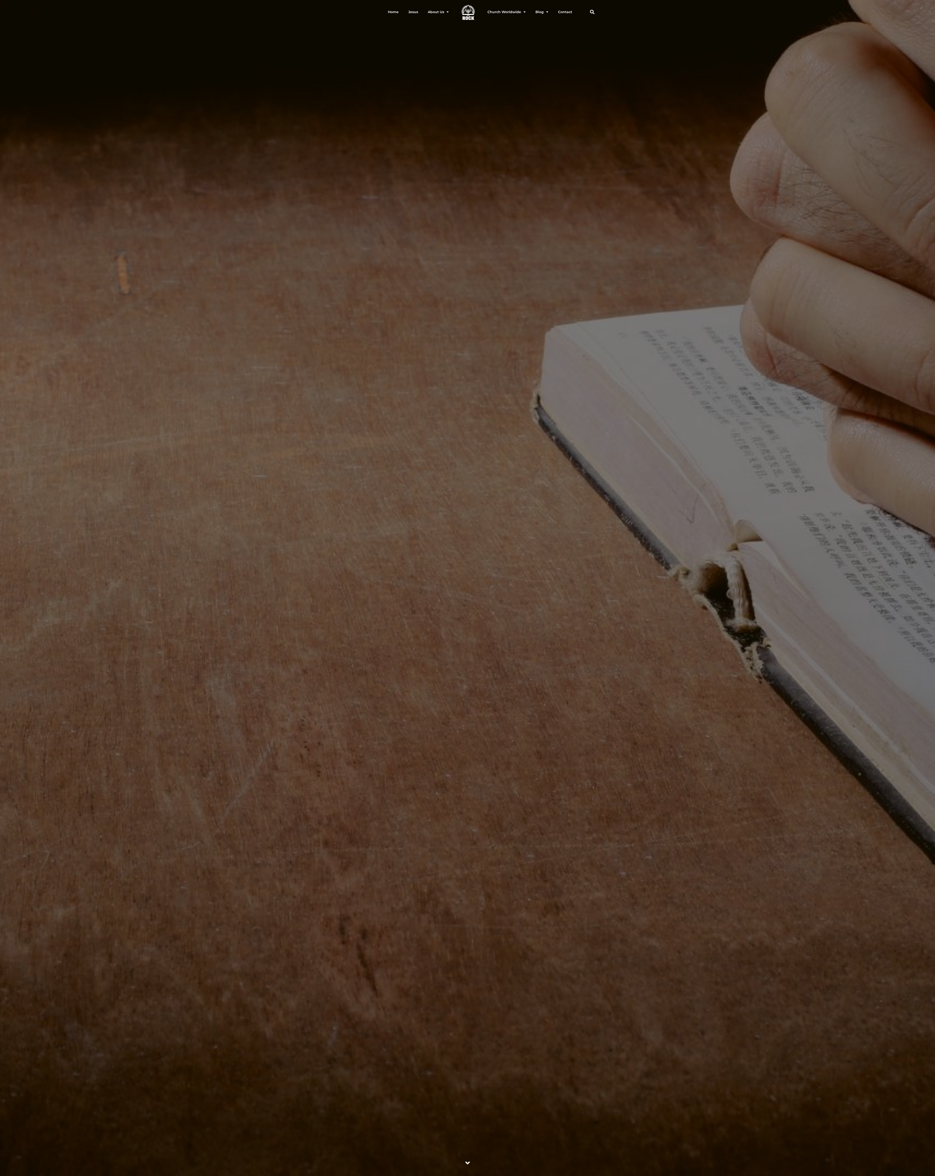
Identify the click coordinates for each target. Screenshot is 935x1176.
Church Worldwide (504, 12)
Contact (565, 12)
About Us (436, 12)
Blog (539, 12)
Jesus (413, 12)
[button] (592, 12)
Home (393, 12)
